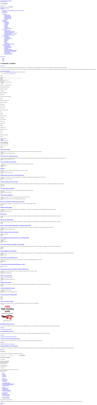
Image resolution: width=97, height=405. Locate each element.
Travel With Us (6, 27)
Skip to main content (3, 1)
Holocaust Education (3, 102)
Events (4, 56)
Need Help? (6, 48)
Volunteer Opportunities (4, 134)
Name (1, 75)
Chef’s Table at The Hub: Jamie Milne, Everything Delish (12, 244)
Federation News (7, 36)
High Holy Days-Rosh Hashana (6, 219)
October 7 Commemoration (6, 275)
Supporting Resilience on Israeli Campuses (9, 345)
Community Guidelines (6, 395)
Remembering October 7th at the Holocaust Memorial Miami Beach (14, 269)
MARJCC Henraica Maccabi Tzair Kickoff (9, 232)
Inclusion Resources (5, 385)
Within (1, 79)
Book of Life (6, 39)
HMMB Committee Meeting (6, 207)
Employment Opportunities (6, 390)
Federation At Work (7, 15)
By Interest (6, 24)
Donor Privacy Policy (5, 394)
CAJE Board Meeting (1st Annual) (7, 288)
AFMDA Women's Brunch (5, 282)
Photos (5, 41)
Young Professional (3, 138)
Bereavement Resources (8, 49)
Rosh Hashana (3, 214)
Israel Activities (2, 106)
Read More (2, 327)
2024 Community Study (8, 38)
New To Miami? (7, 52)
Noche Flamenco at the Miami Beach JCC (9, 257)
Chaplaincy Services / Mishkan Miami (10, 50)
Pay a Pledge (4, 11)
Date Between (2, 81)
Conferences (2, 90)
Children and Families (3, 88)
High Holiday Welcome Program (7, 324)
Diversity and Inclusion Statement (7, 384)
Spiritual (1, 125)
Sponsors (3, 387)
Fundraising (2, 94)
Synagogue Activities (3, 129)
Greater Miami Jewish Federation (5, 96)
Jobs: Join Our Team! (7, 17)
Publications (6, 40)
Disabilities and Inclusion (8, 53)
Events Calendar (7, 45)
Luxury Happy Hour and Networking (8, 161)
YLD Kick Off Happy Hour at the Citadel (9, 181)
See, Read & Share (5, 35)
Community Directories (8, 46)
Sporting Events (3, 127)
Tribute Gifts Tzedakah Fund (9, 32)
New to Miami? (4, 379)
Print (3, 59)
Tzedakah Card (4, 12)
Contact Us (6, 19)
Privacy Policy (4, 380)
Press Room (4, 376)
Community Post (7, 37)
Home (1, 56)
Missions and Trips (3, 115)
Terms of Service (5, 392)
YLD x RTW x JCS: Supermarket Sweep (8, 156)
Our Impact (4, 20)
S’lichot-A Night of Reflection (6, 195)
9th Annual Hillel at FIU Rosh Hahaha (8, 251)
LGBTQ (1, 113)
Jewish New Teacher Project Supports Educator (10, 338)
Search (2, 139)
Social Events (2, 121)
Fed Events (2, 7)
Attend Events (6, 22)
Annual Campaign (7, 30)
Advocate (6, 26)
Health (1, 98)
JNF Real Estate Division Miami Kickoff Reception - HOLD (12, 264)
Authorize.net (4, 381)
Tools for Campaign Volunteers (9, 43)
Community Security (7, 47)
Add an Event (2, 65)
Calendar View (2, 140)
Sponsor (1, 77)
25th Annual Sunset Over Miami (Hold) (8, 294)
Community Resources (6, 44)
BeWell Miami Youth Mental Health (10, 51)
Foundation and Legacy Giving (9, 31)
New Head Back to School (6, 331)
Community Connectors (8, 28)
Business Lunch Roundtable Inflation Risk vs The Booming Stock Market (15, 225)
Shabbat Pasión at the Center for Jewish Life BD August (12, 175)
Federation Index (5, 389)
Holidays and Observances (4, 100)
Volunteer (6, 25)
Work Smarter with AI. (5, 149)
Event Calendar (6, 7)
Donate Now (2, 8)
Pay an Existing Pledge (6, 382)
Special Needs (2, 123)
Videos (5, 42)
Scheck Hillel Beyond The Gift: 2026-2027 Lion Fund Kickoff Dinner (14, 237)
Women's (1, 136)
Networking (2, 117)
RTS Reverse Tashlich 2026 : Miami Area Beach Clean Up (12, 201)
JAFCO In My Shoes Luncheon (7, 301)
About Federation (7, 14)
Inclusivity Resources (7, 18)
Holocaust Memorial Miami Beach (9, 34)
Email (3, 58)
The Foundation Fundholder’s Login (8, 383)
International (2, 104)
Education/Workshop (3, 92)
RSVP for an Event (5, 388)
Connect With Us (5, 21)
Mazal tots (2, 168)
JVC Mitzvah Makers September (7, 188)
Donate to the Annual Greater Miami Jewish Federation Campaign (13, 10)
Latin (1, 111)
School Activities (3, 119)
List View (7, 140)
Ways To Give (4, 29)
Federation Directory (7, 16)
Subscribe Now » (22, 355)
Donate (3, 378)
